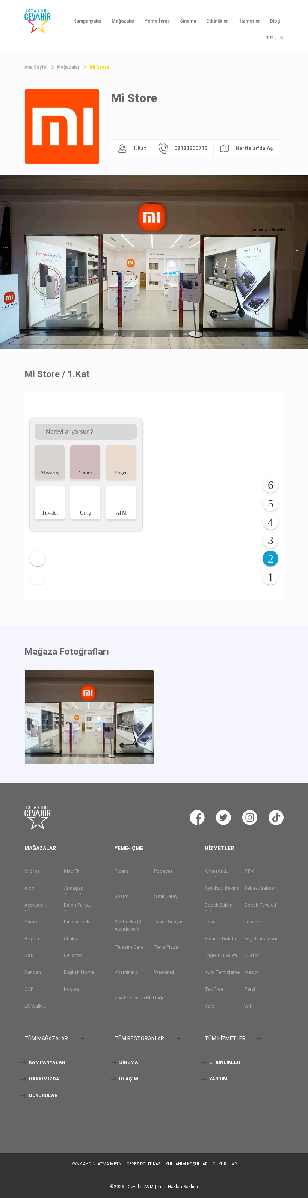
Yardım (218, 1079)
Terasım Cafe (129, 947)
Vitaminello (127, 972)
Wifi (248, 1006)
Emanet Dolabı (220, 939)
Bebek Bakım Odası (219, 906)
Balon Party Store (76, 906)
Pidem (121, 871)
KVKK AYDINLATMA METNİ (97, 1164)
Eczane (252, 922)
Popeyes (163, 871)
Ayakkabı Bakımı (222, 888)
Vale (209, 1006)
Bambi (31, 922)
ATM (249, 871)
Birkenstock (76, 922)
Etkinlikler (217, 21)
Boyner (31, 939)
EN (281, 38)
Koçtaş (71, 989)
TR (269, 38)
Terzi (249, 989)
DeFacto (73, 955)
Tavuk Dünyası (169, 922)
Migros (32, 871)
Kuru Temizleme (222, 972)
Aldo (29, 888)
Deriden (32, 972)
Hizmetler (249, 21)
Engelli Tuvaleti (221, 955)
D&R (29, 955)
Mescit (251, 972)
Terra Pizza (166, 947)
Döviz (211, 922)
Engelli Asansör (261, 939)
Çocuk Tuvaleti (260, 905)
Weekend (164, 972)
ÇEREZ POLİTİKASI (144, 1164)
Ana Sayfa (35, 67)
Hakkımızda (43, 1079)
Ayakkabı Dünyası (34, 906)
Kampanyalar (87, 21)
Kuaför (251, 955)
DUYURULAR (42, 1095)
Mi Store (99, 67)
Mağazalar (123, 21)
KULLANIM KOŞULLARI (187, 1164)
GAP (28, 989)
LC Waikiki (35, 1006)
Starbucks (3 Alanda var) (128, 925)
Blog (275, 21)
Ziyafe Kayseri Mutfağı (139, 997)
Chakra (71, 939)
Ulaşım (128, 1079)
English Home (79, 972)
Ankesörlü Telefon (215, 872)
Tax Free (214, 989)
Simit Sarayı (166, 896)
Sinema (188, 21)
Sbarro (122, 896)
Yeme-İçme (157, 21)
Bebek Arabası (259, 888)
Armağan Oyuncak (73, 889)
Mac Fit (72, 871)
